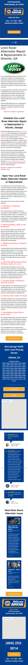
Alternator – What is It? (14, 570)
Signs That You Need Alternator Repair (13, 527)
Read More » (10, 555)
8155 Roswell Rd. (14, 2)
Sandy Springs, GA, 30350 (14, 4)
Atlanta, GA (14, 357)
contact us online (19, 161)
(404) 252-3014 (13, 17)
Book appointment (14, 32)
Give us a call (9, 161)
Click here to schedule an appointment (14, 111)
